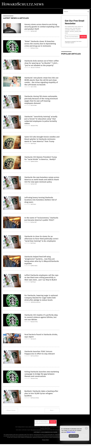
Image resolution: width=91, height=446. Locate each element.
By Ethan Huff (34, 31)
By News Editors (34, 161)
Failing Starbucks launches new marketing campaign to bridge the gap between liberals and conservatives (41, 374)
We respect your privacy (36, 429)
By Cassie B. (33, 339)
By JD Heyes (33, 143)
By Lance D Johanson (35, 67)
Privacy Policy (45, 439)
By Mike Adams (34, 265)
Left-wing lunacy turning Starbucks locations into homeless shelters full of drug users (40, 199)
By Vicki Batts (34, 105)
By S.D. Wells (34, 86)
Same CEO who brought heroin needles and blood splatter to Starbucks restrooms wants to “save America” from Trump (41, 139)
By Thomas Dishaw (35, 397)
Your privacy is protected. (70, 41)
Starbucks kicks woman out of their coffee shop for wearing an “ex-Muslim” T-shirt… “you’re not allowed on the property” (41, 63)
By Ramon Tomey (34, 48)
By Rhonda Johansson (36, 302)
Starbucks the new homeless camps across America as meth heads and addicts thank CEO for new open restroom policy (41, 179)
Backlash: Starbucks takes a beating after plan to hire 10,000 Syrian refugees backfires (41, 393)
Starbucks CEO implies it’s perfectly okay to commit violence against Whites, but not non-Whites (41, 317)
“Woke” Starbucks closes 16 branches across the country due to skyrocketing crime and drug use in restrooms (40, 43)
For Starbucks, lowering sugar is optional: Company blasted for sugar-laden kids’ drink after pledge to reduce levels (41, 297)
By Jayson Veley (34, 125)
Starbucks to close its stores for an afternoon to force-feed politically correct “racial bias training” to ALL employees (41, 238)
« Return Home (10, 410)
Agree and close (74, 436)
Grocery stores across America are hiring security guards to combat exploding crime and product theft (41, 26)
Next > (52, 410)
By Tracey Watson (35, 355)
